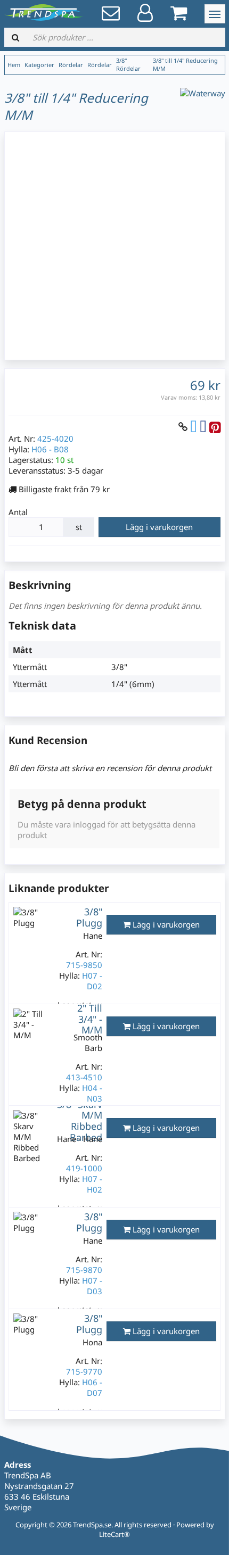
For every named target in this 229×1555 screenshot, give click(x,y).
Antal (18, 512)
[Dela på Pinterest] (214, 426)
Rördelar (71, 65)
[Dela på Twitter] (193, 426)
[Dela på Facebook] (203, 426)
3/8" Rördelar (128, 64)
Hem (13, 65)
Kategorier (39, 65)
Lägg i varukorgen (159, 527)
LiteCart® (114, 1534)
